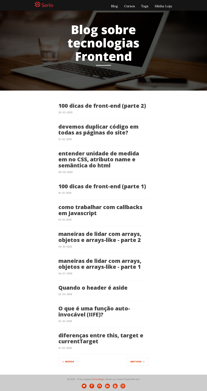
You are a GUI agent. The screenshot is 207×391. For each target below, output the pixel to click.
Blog (114, 6)
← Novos (68, 361)
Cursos (129, 6)
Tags (144, 6)
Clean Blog (97, 379)
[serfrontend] (57, 4)
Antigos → (137, 361)
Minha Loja (163, 6)
